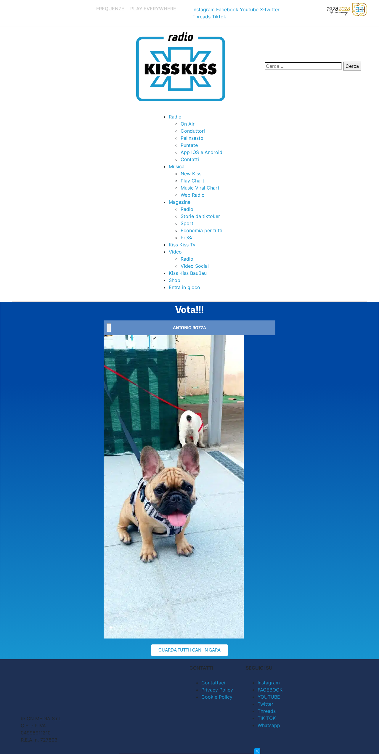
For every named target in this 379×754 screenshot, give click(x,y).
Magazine (179, 202)
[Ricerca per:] (303, 66)
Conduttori (193, 131)
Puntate (189, 145)
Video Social (195, 266)
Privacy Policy (217, 690)
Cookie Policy (216, 697)
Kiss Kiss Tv (182, 245)
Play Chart (192, 181)
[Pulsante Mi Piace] (109, 327)
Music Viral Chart (200, 188)
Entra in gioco (184, 287)
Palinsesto (192, 138)
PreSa (187, 237)
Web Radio (193, 195)
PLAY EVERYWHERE (153, 9)
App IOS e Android (201, 152)
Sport (187, 223)
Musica (176, 166)
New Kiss (191, 174)
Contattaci (213, 683)
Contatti (190, 159)
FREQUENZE (110, 9)
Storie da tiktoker (200, 216)
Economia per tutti (201, 230)
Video (175, 252)
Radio (175, 117)
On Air (188, 124)
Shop (174, 280)
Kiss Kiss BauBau (188, 273)
